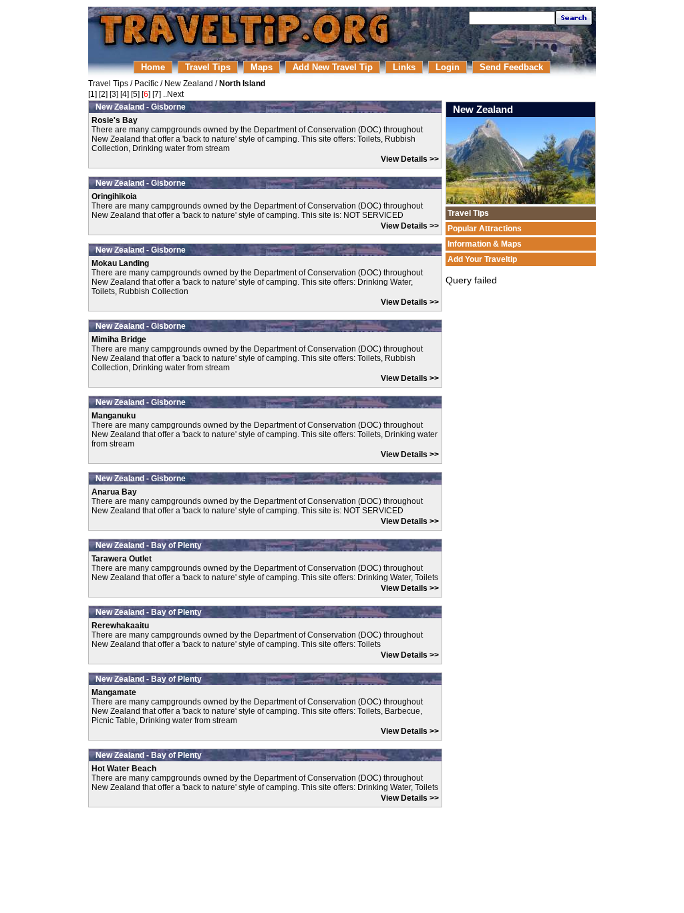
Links (404, 67)
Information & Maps (485, 244)
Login (448, 67)
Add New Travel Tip (333, 67)
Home (153, 67)
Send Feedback (511, 67)
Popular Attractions (485, 228)
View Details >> (410, 159)
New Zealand (188, 83)
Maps (261, 67)
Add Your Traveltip (482, 259)
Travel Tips (207, 67)
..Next (173, 94)
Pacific (146, 83)
